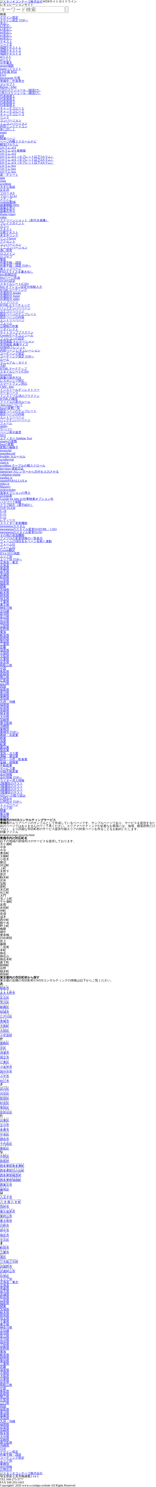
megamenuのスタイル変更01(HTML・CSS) (28, 529)
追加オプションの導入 (15, 492)
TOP (3, 1448)
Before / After (8, 87)
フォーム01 (7, 544)
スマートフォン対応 (13, 383)
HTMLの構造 (9, 399)
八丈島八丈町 (10, 1202)
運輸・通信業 (9, 756)
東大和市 (6, 1221)
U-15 (3, 514)
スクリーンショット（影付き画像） (24, 220)
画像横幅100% (9, 205)
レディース (7, 520)
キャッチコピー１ (12, 108)
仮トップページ (10, 268)
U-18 (3, 511)
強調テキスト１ (10, 47)
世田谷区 (6, 1112)
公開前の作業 (9, 326)
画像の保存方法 (10, 377)
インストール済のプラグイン (20, 395)
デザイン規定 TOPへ (14, 20)
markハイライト (10, 68)
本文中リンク (9, 235)
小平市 (4, 1076)
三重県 (4, 644)
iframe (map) (7, 214)
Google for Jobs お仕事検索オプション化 (26, 498)
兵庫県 (4, 659)
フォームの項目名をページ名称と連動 (26, 541)
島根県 (4, 674)
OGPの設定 (7, 280)
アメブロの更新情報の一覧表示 (21, 538)
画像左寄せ (7, 208)
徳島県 (4, 689)
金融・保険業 (9, 762)
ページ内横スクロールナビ (18, 141)
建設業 (4, 747)
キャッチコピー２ (12, 111)
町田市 (4, 1247)
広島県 (4, 680)
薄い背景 (6, 250)
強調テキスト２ (10, 50)
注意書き (6, 62)
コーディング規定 (12, 353)
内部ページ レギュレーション (20, 350)
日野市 (4, 1225)
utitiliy (4, 426)
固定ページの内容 (12, 317)
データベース (9, 392)
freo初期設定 (8, 274)
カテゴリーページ (12, 311)
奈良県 (4, 662)
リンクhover (8, 238)
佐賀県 (4, 707)
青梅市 (4, 816)
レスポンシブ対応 (12, 380)
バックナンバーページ (15, 308)
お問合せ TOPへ (11, 801)
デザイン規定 (9, 17)
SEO (3, 435)
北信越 (4, 611)
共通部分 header (10, 293)
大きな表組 (7, 187)
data (2, 177)
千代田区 (6, 1144)
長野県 (4, 629)
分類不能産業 (9, 771)
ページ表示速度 (10, 432)
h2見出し (6, 26)
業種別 (4, 729)
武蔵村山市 (7, 1271)
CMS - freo (7, 386)
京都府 (4, 653)
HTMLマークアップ (13, 368)
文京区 (4, 1240)
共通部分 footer (10, 296)
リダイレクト (9, 329)
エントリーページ (12, 320)
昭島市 (4, 988)
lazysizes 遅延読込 (12, 468)
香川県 (4, 692)
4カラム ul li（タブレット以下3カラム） (27, 156)
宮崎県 (4, 720)
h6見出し (6, 38)
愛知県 (4, 641)
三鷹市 (4, 1252)
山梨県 (4, 626)
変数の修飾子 (9, 447)
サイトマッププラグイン (16, 332)
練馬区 (4, 1189)
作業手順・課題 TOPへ (15, 265)
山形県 (4, 580)
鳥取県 (4, 671)
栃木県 (4, 592)
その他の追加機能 (12, 535)
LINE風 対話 (8, 71)
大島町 (4, 1026)
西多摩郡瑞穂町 (10, 1180)
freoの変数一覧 (10, 408)
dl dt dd (4, 190)
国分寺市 (6, 1071)
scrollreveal (7, 459)
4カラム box (8, 171)
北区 (3, 1048)
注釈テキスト (9, 232)
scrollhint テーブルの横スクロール (22, 465)
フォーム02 (7, 547)
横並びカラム (9, 144)
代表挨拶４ (7, 105)
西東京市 (6, 1184)
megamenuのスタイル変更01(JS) (21, 532)
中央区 (4, 1134)
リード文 (6, 44)
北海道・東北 (9, 562)
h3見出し (6, 29)
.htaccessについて (11, 405)
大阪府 (4, 656)
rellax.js (4, 483)
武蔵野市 (6, 1266)
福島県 (4, 583)
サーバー (6, 429)
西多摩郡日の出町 (12, 1170)
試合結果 (6, 495)
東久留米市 (7, 1211)
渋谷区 (4, 1093)
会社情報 (6, 774)
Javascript (6, 374)
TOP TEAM (7, 508)
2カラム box (8, 165)
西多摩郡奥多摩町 (12, 1165)
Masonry (5, 486)
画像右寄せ (7, 211)
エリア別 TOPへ (11, 559)
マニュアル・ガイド (13, 362)
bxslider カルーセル (12, 456)
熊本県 (4, 713)
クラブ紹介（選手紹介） (16, 505)
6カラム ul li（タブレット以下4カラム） (27, 162)
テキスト (6, 41)
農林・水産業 (9, 735)
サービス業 (7, 768)
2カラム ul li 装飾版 (13, 150)
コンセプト (7, 84)
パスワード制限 (10, 501)
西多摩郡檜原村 (10, 1175)
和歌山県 (6, 665)
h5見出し (6, 35)
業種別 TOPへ (9, 732)
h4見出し (6, 32)
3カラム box (8, 168)
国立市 (4, 1057)
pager (3, 132)
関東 (3, 586)
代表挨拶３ (7, 102)
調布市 (4, 1139)
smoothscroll (7, 453)
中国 (3, 668)
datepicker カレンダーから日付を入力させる (29, 471)
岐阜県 (4, 635)
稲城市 (4, 1011)
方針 (3, 365)
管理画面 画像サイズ (14, 344)
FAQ (3, 74)
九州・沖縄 (7, 701)
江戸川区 (6, 1016)
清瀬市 (4, 1052)
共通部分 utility (10, 299)
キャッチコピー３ (12, 114)
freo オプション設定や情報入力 (21, 286)
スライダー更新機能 (13, 523)
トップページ (9, 302)
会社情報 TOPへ (11, 777)
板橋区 (4, 1007)
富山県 (4, 617)
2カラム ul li (8, 147)
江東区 (4, 1062)
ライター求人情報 (12, 780)
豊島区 (4, 1148)
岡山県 (4, 677)
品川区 (4, 1088)
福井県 (4, 623)
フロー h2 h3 (8, 196)
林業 (3, 738)
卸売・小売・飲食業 (13, 759)
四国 (3, 686)
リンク (4, 117)
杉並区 (4, 1103)
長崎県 (4, 710)
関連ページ (7, 138)
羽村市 (4, 1206)
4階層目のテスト (11, 789)
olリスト (5, 59)
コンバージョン (10, 120)
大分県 (4, 717)
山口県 (4, 683)
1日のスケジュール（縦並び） (20, 90)
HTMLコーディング (13, 289)
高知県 (4, 698)
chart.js (4, 462)
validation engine (10, 474)
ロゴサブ (6, 256)
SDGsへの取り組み (13, 795)
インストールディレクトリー (20, 389)
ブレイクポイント (12, 223)
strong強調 (7, 65)
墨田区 (4, 1107)
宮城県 (4, 574)
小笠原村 (6, 1035)
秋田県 (4, 577)
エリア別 (6, 556)
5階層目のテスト (11, 792)
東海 (3, 632)
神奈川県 (6, 607)
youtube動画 (8, 202)
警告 (3, 259)
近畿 (3, 647)
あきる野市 (7, 992)
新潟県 (4, 614)
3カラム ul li (8, 153)
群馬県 (4, 595)
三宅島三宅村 (9, 1261)
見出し (4, 23)
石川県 (4, 620)
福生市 (4, 1235)
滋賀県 (4, 650)
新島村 (4, 1161)
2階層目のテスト (11, 783)
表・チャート (9, 174)
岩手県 (4, 571)
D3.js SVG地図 (10, 553)
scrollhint (5, 183)
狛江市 (4, 1081)
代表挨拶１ (7, 96)
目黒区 (4, 1276)
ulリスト (5, 56)
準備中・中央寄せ (12, 81)
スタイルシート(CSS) (14, 283)
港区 (3, 1257)
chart (3, 180)
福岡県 (4, 704)
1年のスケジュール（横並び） (20, 93)
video (3, 217)
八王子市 (6, 1197)
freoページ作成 (10, 277)
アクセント (7, 241)
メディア (6, 199)
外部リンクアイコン (13, 126)
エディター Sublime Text (16, 438)
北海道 (4, 565)
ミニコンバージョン (13, 123)
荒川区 (4, 1002)
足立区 (4, 997)
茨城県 (4, 589)
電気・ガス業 (9, 753)
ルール (4, 359)
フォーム (6, 323)
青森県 (4, 568)
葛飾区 (4, 1043)
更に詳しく (7, 129)
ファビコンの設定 (12, 338)
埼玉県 (4, 598)
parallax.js (6, 477)
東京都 (4, 604)
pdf (2, 135)
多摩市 (4, 1129)
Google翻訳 (7, 550)
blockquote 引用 (10, 77)
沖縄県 (4, 726)
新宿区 (4, 1098)
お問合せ (6, 798)
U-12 (3, 517)
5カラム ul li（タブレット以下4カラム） (27, 159)
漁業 (3, 741)
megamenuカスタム (12, 526)
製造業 (4, 750)
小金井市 (6, 1066)
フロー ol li (7, 193)
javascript (5, 450)
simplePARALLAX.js (13, 480)
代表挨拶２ (7, 99)
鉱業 (3, 744)
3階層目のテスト (11, 786)
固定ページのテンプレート (18, 314)
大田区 (4, 1030)
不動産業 (6, 765)
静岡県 (4, 638)
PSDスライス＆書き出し (16, 271)
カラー (4, 226)
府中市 (4, 1230)
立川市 (4, 1125)
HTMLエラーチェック (15, 305)
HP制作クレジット (12, 347)
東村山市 (6, 1216)
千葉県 (4, 601)
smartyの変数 (8, 441)
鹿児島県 (6, 723)
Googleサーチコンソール (16, 335)
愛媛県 (4, 695)
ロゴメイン (7, 253)
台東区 (4, 1120)
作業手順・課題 (10, 262)
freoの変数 (7, 444)
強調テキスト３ (10, 53)
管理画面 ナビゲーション (17, 341)
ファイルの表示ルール (15, 402)
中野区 (4, 1156)
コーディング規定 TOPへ (17, 356)
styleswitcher (8, 489)
